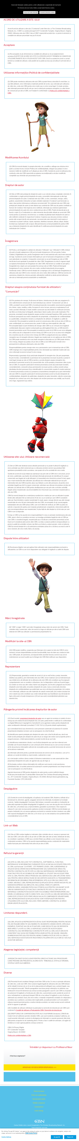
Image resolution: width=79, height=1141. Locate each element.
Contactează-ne (38, 1107)
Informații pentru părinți (38, 1099)
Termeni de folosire (39, 1091)
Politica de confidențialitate (38, 1095)
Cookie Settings (38, 1110)
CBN (40, 1122)
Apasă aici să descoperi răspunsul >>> (39, 1067)
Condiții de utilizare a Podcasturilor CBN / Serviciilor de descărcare (39, 1010)
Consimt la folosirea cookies (47, 12)
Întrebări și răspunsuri (39, 1103)
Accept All (57, 1137)
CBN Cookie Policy (31, 1133)
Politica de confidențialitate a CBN (19, 1035)
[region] (39, 1134)
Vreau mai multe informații (31, 12)
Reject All (70, 1137)
